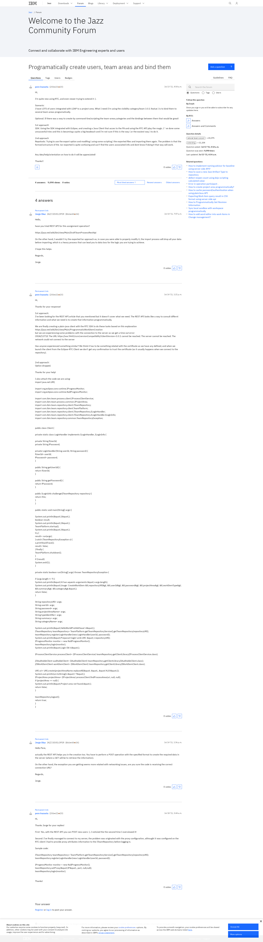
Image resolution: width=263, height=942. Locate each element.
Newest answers (154, 182)
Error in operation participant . (203, 183)
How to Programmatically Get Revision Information (207, 203)
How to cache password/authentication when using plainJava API (210, 191)
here (190, 930)
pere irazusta (41, 86)
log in (49, 909)
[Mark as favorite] (37, 167)
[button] (261, 921)
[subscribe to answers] (188, 120)
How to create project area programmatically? (211, 187)
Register (39, 909)
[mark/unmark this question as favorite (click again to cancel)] (37, 167)
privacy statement (106, 932)
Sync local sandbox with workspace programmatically (205, 209)
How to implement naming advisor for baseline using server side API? (211, 167)
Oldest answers (173, 182)
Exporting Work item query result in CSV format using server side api (208, 197)
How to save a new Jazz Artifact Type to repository (208, 173)
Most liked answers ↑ (126, 182)
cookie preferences (127, 927)
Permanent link (41, 210)
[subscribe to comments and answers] (188, 126)
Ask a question (217, 66)
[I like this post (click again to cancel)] (174, 167)
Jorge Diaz (40, 214)
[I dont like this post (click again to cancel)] (180, 167)
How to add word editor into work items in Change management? (209, 215)
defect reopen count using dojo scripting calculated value (208, 179)
